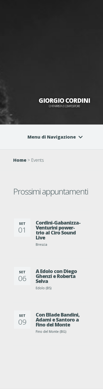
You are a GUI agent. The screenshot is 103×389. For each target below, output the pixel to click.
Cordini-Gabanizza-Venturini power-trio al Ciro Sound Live (58, 230)
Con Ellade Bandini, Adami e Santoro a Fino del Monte (58, 319)
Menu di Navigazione (51, 137)
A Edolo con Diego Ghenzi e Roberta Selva (56, 276)
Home (19, 160)
